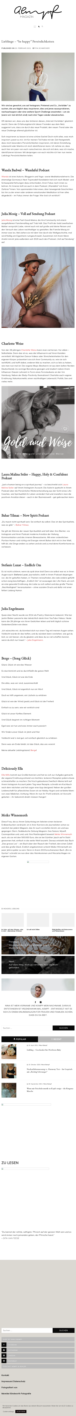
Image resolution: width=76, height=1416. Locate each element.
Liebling (15, 909)
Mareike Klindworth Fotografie (16, 1393)
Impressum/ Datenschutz (13, 1381)
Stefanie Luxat (21, 574)
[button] (39, 26)
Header (7, 909)
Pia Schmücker (42, 48)
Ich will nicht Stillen (33, 929)
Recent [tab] (57, 1039)
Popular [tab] (21, 1039)
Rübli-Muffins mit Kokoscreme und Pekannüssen (62, 930)
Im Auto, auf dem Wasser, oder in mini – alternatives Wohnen (12, 930)
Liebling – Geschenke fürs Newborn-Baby (44, 1050)
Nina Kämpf (43, 1045)
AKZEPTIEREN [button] (21, 1411)
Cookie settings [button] (8, 1411)
